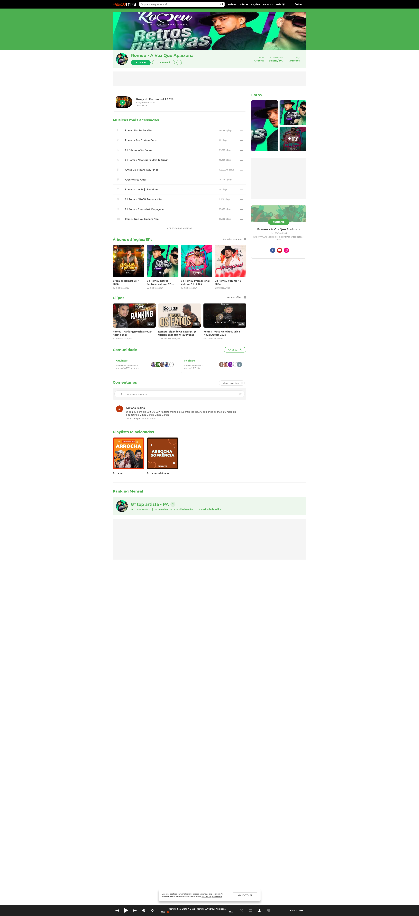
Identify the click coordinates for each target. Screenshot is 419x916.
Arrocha (171, 509)
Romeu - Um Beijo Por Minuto (142, 189)
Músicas (243, 4)
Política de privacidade (212, 896)
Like (152, 910)
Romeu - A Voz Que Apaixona (162, 55)
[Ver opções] (179, 62)
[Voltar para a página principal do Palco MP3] (125, 4)
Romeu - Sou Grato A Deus (140, 140)
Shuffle (241, 910)
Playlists (255, 4)
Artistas (232, 4)
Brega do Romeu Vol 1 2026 (154, 99)
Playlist (268, 910)
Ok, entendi (245, 895)
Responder (139, 419)
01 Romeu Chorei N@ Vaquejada (144, 209)
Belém (273, 60)
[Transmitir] (277, 910)
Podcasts (268, 4)
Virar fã (165, 62)
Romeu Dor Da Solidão (138, 130)
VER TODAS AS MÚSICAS (179, 228)
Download (259, 910)
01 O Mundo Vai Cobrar (139, 150)
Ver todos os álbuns (232, 239)
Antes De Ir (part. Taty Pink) (141, 169)
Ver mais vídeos (234, 297)
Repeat (250, 910)
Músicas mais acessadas (136, 120)
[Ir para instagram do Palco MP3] (286, 251)
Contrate (278, 222)
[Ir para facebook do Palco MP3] (272, 251)
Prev (117, 910)
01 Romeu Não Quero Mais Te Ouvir (146, 159)
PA (280, 60)
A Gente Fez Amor (135, 179)
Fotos (256, 95)
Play (122, 102)
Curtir (129, 419)
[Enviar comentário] (241, 394)
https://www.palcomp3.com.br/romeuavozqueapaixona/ (278, 238)
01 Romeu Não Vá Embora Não (143, 199)
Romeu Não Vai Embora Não (142, 219)
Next (134, 910)
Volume (143, 910)
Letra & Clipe (296, 910)
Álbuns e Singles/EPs (133, 239)
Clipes (118, 298)
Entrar (298, 4)
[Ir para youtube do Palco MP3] (279, 251)
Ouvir (142, 62)
